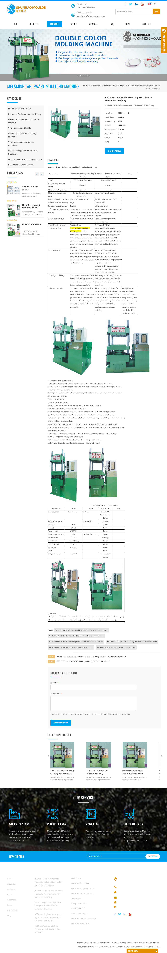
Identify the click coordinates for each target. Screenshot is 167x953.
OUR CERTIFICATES (133, 824)
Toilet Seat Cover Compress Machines (21, 144)
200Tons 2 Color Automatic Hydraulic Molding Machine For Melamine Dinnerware (48, 882)
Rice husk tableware (31, 224)
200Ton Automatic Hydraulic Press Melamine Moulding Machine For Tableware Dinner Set (91, 656)
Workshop (93, 24)
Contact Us (12, 910)
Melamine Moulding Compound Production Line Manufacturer (135, 943)
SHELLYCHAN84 (124, 907)
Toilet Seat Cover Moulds (19, 128)
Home (10, 878)
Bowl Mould (76, 878)
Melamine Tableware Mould (83, 888)
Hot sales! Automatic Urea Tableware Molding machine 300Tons (47, 929)
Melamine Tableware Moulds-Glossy (24, 114)
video (9, 894)
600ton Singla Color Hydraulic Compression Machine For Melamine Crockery (48, 905)
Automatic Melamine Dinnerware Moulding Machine (72, 647)
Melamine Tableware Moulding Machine (108, 86)
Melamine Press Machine (99, 943)
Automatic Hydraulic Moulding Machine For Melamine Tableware (77, 642)
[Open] (164, 40)
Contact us (147, 24)
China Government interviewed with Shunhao (31, 206)
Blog (9, 915)
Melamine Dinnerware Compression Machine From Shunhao (102, 772)
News (128, 24)
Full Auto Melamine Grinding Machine (25, 159)
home (15, 24)
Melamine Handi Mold (80, 923)
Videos (74, 24)
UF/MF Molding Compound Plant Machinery (22, 152)
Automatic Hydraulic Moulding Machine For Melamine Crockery (83, 630)
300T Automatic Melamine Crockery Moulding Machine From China (82, 661)
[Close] (164, 54)
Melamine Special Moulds (19, 108)
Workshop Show (19, 824)
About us (34, 24)
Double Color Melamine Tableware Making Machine (67, 772)
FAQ (111, 24)
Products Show (56, 824)
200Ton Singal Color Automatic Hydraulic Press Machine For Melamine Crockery (49, 894)
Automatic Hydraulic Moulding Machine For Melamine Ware (133, 642)
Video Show (92, 824)
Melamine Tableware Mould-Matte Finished (23, 121)
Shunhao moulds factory (30, 188)
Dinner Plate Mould (79, 913)
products (54, 24)
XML (158, 947)
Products (11, 889)
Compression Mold (79, 903)
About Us (11, 884)
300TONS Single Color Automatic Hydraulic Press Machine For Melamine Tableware (49, 917)
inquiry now (114, 151)
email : (56, 683)
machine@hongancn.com (90, 16)
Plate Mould (76, 898)
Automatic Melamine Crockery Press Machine (117, 647)
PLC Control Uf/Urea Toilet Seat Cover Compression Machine (141, 772)
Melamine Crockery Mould (82, 893)
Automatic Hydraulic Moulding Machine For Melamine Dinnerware (77, 636)
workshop (11, 899)
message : (57, 693)
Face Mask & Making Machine (21, 164)
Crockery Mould (77, 908)
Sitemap (150, 947)
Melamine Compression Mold (83, 918)
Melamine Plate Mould (80, 883)
